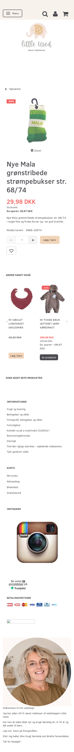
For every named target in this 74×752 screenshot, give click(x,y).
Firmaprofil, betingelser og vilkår (24, 419)
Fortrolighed (13, 425)
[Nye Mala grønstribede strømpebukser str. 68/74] (37, 120)
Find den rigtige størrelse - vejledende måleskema (34, 446)
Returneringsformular (18, 435)
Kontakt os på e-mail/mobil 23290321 (28, 430)
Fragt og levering (16, 409)
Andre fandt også (18, 275)
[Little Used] (37, 39)
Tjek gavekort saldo (17, 451)
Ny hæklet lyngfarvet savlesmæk (16, 323)
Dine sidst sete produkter (24, 378)
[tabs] (45, 14)
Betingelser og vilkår (18, 414)
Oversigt (11, 440)
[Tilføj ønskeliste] (11, 251)
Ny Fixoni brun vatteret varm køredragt (50, 323)
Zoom (37, 150)
